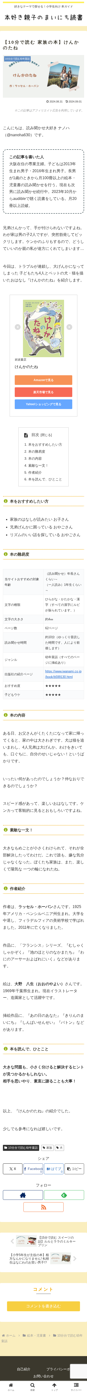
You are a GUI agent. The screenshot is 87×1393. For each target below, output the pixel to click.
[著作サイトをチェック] (23, 1195)
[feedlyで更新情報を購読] (64, 1195)
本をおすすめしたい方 (45, 444)
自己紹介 (23, 1369)
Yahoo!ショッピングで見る (43, 404)
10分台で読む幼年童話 (23, 1147)
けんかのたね (26, 367)
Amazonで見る (44, 380)
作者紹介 (35, 472)
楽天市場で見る (43, 392)
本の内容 (35, 458)
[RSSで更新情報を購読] (43, 1207)
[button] (74, 1168)
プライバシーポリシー (63, 1369)
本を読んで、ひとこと (45, 479)
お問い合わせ (43, 1376)
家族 (49, 1147)
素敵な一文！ (38, 465)
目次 (35, 435)
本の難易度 (36, 451)
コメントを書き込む (43, 1306)
